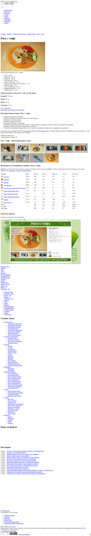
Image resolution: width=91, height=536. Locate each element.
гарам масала (7, 202)
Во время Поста (5, 276)
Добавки (7, 18)
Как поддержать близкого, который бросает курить (22, 465)
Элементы (11, 370)
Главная (3, 34)
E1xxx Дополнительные (15, 384)
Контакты (7, 518)
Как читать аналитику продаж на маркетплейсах (21, 460)
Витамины (7, 20)
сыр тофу (6, 177)
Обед (2, 270)
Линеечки (7, 21)
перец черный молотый (10, 194)
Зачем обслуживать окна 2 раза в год (18, 468)
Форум (7, 3)
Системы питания (13, 394)
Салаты (10, 348)
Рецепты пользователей (15, 365)
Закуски (10, 346)
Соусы (10, 354)
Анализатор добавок (14, 331)
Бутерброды (11, 349)
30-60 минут (4, 282)
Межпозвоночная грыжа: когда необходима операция (23, 462)
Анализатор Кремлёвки (15, 330)
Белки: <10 (4, 286)
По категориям (12, 338)
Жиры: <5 (4, 287)
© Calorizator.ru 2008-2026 (8, 531)
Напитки (10, 359)
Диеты (6, 16)
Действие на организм (14, 386)
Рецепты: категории (20, 34)
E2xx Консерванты (13, 375)
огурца (58, 131)
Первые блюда (12, 351)
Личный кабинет (13, 333)
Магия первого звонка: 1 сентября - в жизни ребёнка (23, 457)
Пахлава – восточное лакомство (16, 452)
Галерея (10, 420)
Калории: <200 (5, 284)
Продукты (7, 11)
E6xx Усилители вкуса (14, 381)
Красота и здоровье (14, 407)
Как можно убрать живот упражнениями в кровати (22, 464)
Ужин (2, 271)
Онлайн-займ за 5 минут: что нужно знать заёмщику (23, 454)
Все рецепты (12, 360)
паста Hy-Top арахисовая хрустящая (14, 188)
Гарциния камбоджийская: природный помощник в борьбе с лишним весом (30, 470)
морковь (5, 182)
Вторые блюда (31, 34)
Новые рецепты (12, 362)
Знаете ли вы (12, 413)
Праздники (11, 412)
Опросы (10, 423)
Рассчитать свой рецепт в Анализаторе (12, 110)
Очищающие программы (15, 392)
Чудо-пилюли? (12, 401)
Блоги (9, 421)
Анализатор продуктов (15, 323)
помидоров (44, 131)
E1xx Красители (13, 373)
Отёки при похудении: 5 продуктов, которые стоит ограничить (26, 473)
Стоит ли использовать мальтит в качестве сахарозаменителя (25, 451)
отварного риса (30, 131)
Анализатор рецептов (14, 325)
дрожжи (5, 199)
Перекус (3, 273)
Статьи (6, 15)
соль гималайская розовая (11, 197)
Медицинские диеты (14, 391)
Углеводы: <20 (5, 289)
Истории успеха (13, 410)
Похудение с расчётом (14, 405)
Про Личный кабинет (14, 335)
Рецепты (7, 13)
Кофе (11, 3)
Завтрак (3, 268)
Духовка (3, 279)
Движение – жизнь (13, 409)
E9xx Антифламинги (14, 383)
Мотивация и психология (15, 404)
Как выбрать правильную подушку (17, 467)
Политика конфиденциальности (14, 523)
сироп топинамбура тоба (10, 191)
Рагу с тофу (40, 34)
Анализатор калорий (14, 327)
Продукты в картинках (15, 341)
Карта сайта (7, 520)
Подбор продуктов (13, 340)
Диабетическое (5, 278)
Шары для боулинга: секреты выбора (18, 456)
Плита (3, 281)
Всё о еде (10, 399)
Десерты (10, 356)
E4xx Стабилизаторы (14, 378)
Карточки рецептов (14, 364)
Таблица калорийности (11, 336)
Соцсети (6, 517)
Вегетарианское (5, 274)
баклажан (6, 179)
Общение (7, 415)
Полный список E (13, 388)
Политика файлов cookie (11, 522)
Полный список (13, 343)
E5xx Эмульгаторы (13, 380)
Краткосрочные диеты (14, 396)
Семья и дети (12, 402)
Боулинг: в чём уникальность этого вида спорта (21, 459)
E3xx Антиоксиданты (14, 376)
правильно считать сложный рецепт (20, 170)
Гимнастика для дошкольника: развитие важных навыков (24, 472)
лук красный (7, 185)
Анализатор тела (13, 328)
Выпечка (10, 357)
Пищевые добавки (9, 372)
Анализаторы (8, 10)
